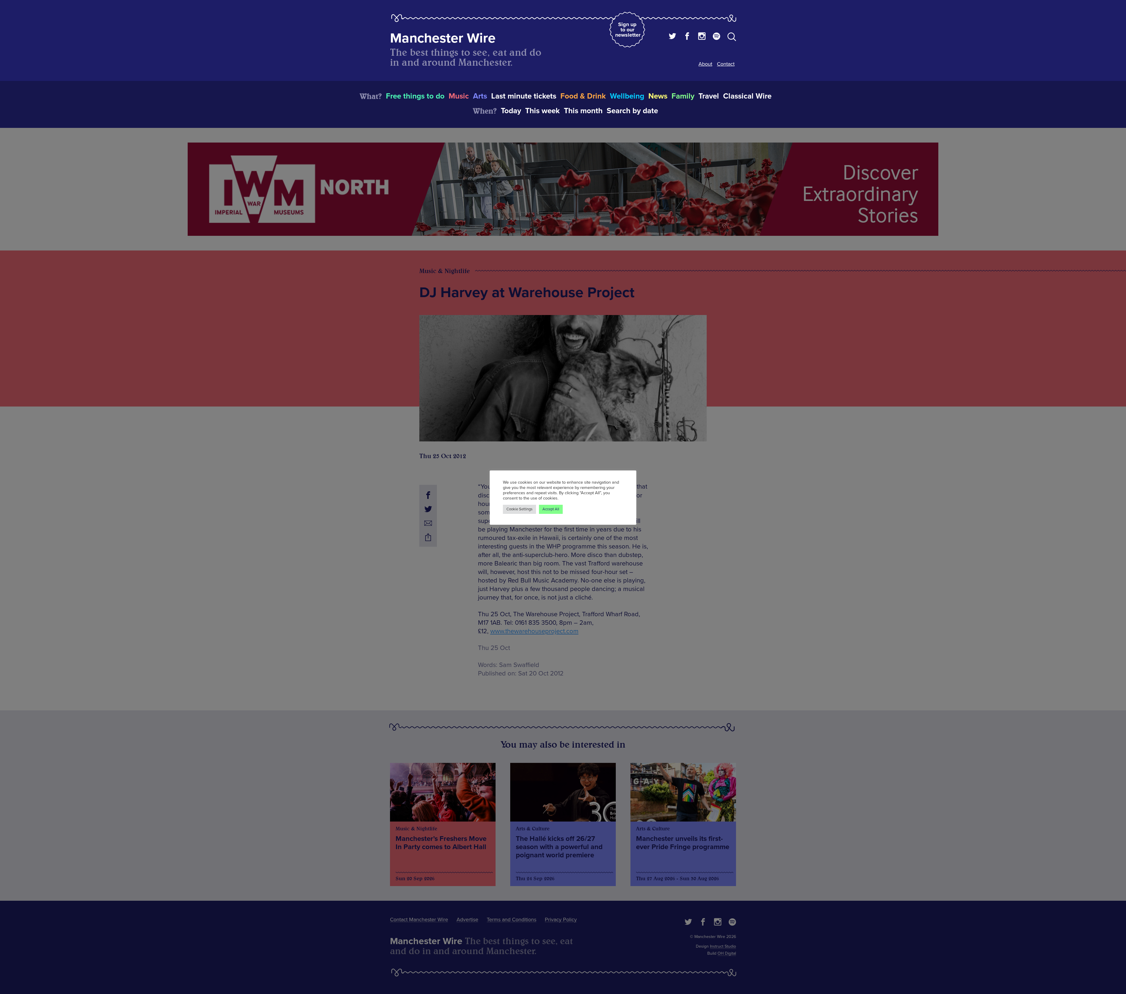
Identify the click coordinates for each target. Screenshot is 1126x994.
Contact (726, 64)
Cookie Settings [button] (519, 509)
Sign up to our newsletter (627, 29)
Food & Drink (583, 96)
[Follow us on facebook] (687, 37)
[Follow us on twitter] (672, 37)
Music (459, 96)
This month (583, 111)
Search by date (632, 111)
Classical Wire (747, 96)
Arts (480, 96)
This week (542, 111)
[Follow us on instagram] (702, 37)
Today (511, 111)
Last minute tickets (523, 96)
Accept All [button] (550, 509)
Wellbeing (627, 96)
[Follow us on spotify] (716, 37)
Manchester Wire (443, 38)
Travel (708, 96)
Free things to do (415, 96)
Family (682, 96)
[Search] (732, 38)
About (705, 64)
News (657, 96)
